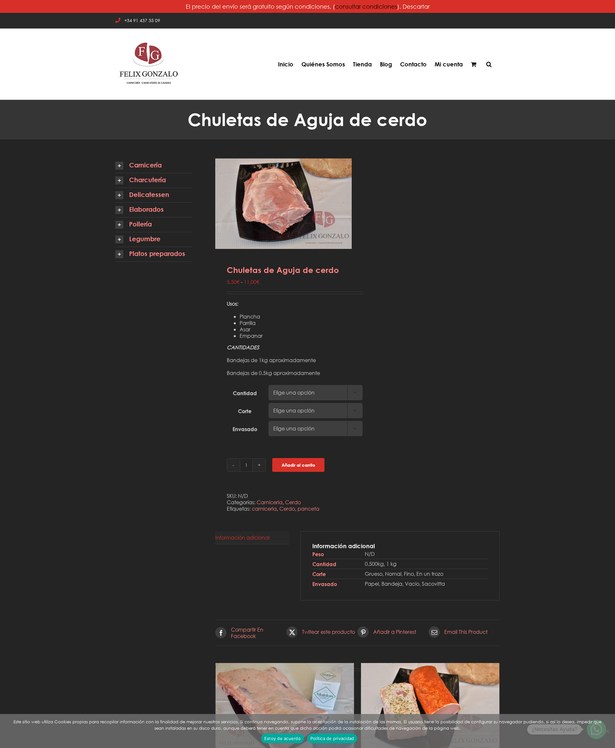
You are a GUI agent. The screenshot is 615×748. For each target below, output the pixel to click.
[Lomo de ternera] (285, 709)
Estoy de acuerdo (282, 738)
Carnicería (270, 502)
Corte (244, 411)
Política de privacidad (332, 738)
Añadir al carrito (298, 465)
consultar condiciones (366, 6)
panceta (308, 508)
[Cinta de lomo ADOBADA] (430, 709)
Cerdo (293, 502)
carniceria (264, 508)
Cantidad (245, 393)
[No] (607, 731)
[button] (489, 64)
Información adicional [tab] (242, 537)
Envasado (245, 429)
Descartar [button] (416, 6)
